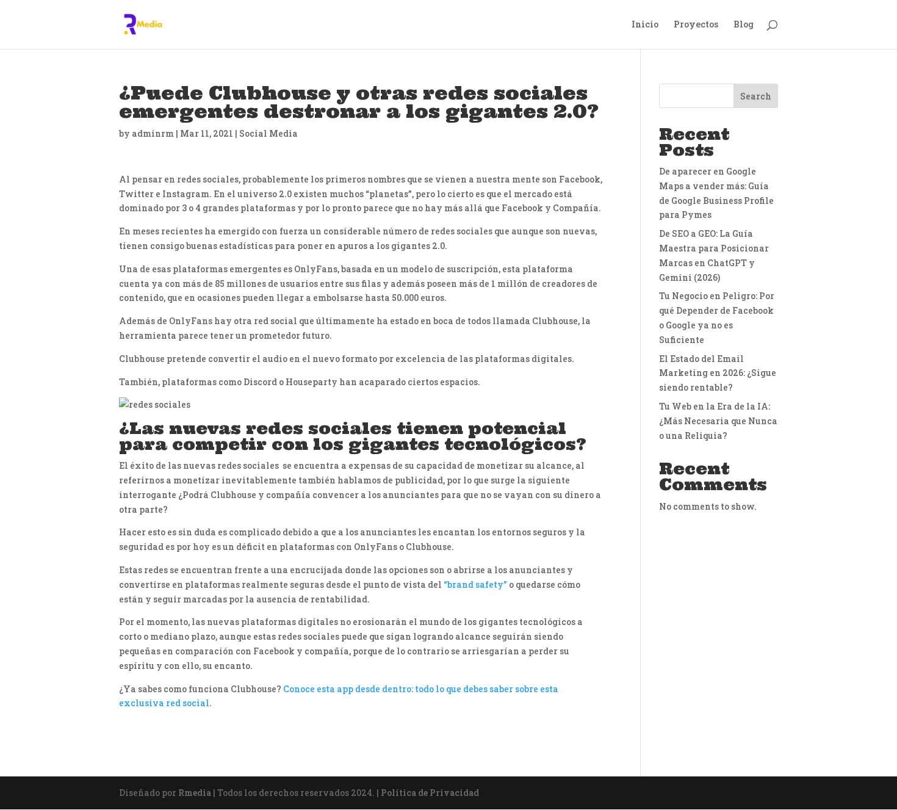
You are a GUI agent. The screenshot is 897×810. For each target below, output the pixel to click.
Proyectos (696, 25)
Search (755, 96)
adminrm (153, 133)
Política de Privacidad (430, 792)
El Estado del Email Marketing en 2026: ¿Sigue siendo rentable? (717, 373)
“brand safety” (475, 584)
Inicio (645, 25)
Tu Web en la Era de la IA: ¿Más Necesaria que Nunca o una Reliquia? (718, 420)
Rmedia (194, 792)
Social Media (268, 133)
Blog (743, 25)
